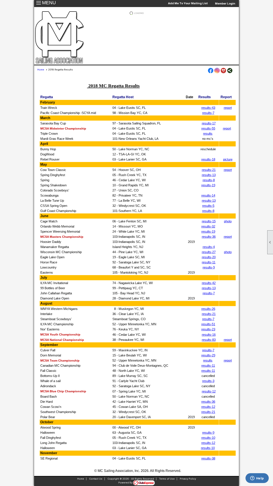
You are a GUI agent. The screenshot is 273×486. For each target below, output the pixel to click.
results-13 (209, 175)
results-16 (209, 334)
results (207, 133)
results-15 (209, 221)
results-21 (209, 170)
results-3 (208, 381)
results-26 (208, 309)
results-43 (208, 107)
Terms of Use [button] (167, 478)
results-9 (209, 267)
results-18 (208, 159)
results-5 (208, 205)
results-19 (208, 185)
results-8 (209, 180)
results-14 (208, 195)
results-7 (208, 113)
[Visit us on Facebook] (210, 71)
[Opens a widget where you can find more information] (257, 478)
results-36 (209, 236)
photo (228, 221)
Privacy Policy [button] (188, 478)
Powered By (125, 482)
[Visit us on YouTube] (223, 71)
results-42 (209, 283)
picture (227, 159)
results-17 (209, 123)
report (228, 107)
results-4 (209, 247)
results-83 (209, 340)
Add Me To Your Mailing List (188, 3)
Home (40, 69)
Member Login (225, 3)
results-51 (208, 324)
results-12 (209, 391)
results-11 (208, 262)
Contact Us (95, 478)
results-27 (209, 252)
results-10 (208, 437)
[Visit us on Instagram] (217, 71)
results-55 (208, 128)
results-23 (208, 329)
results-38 (208, 458)
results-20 (209, 257)
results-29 (208, 355)
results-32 (208, 226)
